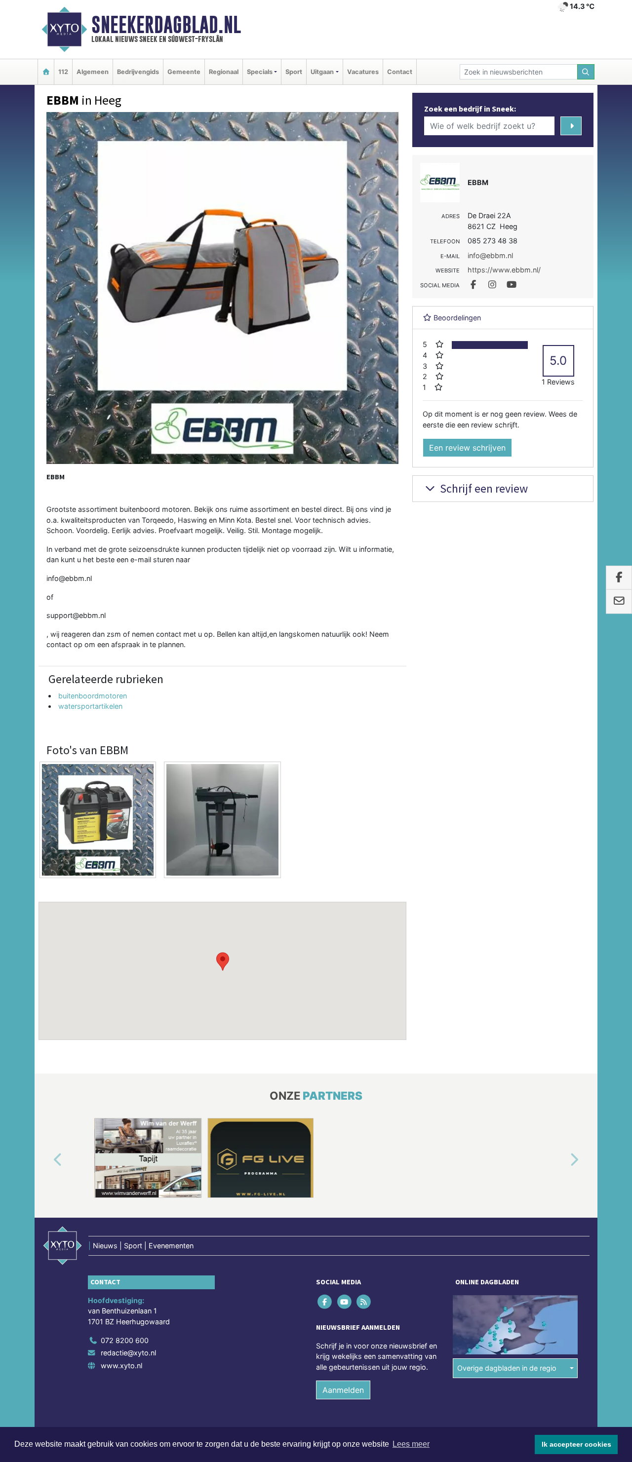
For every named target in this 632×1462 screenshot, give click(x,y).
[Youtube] (345, 1301)
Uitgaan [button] (322, 72)
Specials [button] (260, 72)
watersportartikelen (90, 706)
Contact (399, 72)
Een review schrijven (467, 448)
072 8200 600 (125, 1340)
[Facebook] (325, 1301)
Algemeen (93, 72)
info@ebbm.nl (69, 578)
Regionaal (223, 72)
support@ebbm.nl (76, 615)
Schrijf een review (482, 488)
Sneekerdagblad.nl (166, 25)
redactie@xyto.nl (128, 1352)
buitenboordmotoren (92, 696)
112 (63, 72)
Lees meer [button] (411, 1444)
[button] (222, 961)
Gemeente (183, 72)
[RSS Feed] (364, 1301)
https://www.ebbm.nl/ (504, 270)
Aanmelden (343, 1390)
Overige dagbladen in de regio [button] (506, 1368)
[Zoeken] (586, 71)
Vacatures (363, 72)
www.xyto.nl (121, 1365)
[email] (619, 602)
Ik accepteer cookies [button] (576, 1444)
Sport (293, 72)
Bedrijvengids (138, 72)
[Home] (46, 71)
